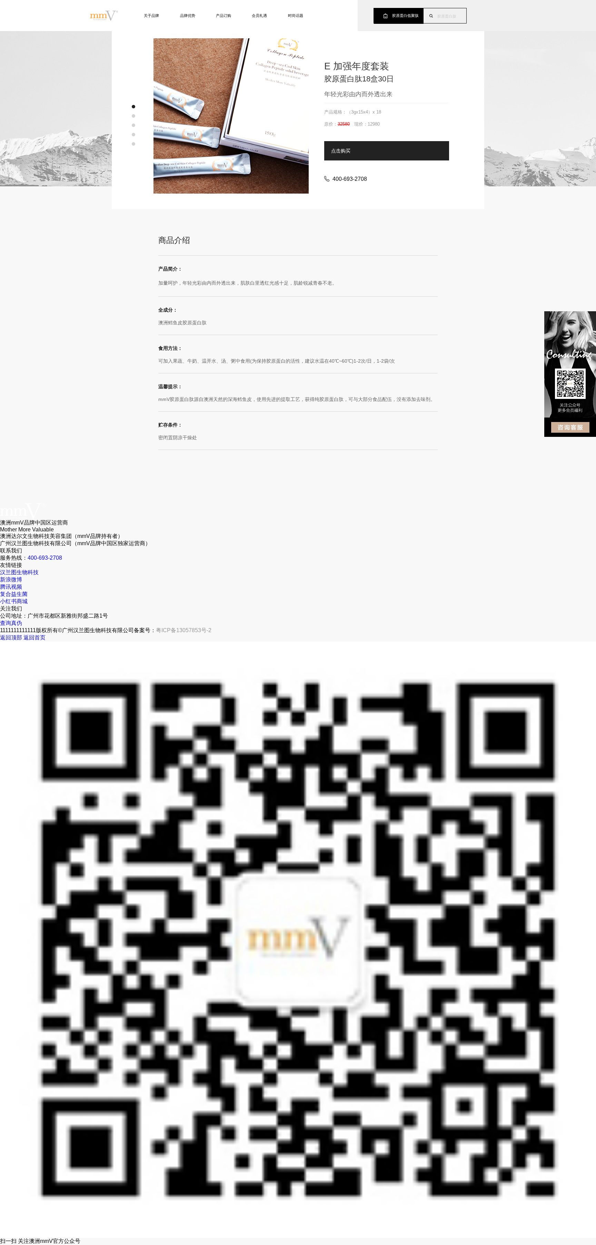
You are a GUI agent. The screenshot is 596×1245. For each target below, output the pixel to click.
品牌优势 (187, 15)
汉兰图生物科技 (19, 572)
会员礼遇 (259, 15)
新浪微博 (11, 579)
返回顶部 (11, 637)
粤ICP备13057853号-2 (183, 630)
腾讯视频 (11, 587)
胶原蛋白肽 (446, 16)
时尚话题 (295, 15)
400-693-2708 (45, 558)
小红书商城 (14, 601)
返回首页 (34, 637)
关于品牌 (151, 15)
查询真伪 (11, 623)
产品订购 (223, 15)
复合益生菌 (14, 594)
